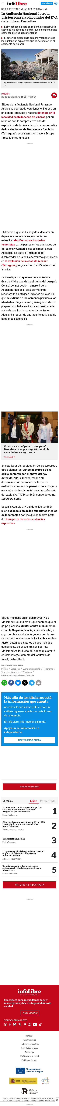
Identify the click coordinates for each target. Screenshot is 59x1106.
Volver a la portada (29, 885)
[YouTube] (35, 1024)
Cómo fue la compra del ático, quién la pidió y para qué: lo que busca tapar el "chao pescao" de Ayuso (23, 824)
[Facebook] (10, 1024)
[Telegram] (24, 1024)
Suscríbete (47, 3)
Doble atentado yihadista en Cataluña (17, 675)
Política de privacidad (29, 1056)
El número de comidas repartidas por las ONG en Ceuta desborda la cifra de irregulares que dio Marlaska (22, 809)
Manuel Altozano (9, 815)
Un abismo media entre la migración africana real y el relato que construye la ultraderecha (21, 868)
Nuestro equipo (29, 1040)
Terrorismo (48, 669)
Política (4, 669)
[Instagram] (29, 1024)
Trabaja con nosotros (29, 1044)
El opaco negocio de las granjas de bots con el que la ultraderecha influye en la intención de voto (23, 853)
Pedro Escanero (9, 842)
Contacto (29, 1036)
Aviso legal (29, 1052)
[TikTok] (40, 1024)
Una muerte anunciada (13, 839)
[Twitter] (19, 1024)
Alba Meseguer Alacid (11, 859)
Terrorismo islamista (10, 672)
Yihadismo (27, 672)
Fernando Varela (9, 873)
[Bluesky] (14, 1024)
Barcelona (15, 669)
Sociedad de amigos (29, 1048)
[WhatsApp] (5, 1024)
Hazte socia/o (30, 1013)
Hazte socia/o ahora (29, 740)
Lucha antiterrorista (31, 669)
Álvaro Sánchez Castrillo (13, 830)
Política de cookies (29, 1060)
